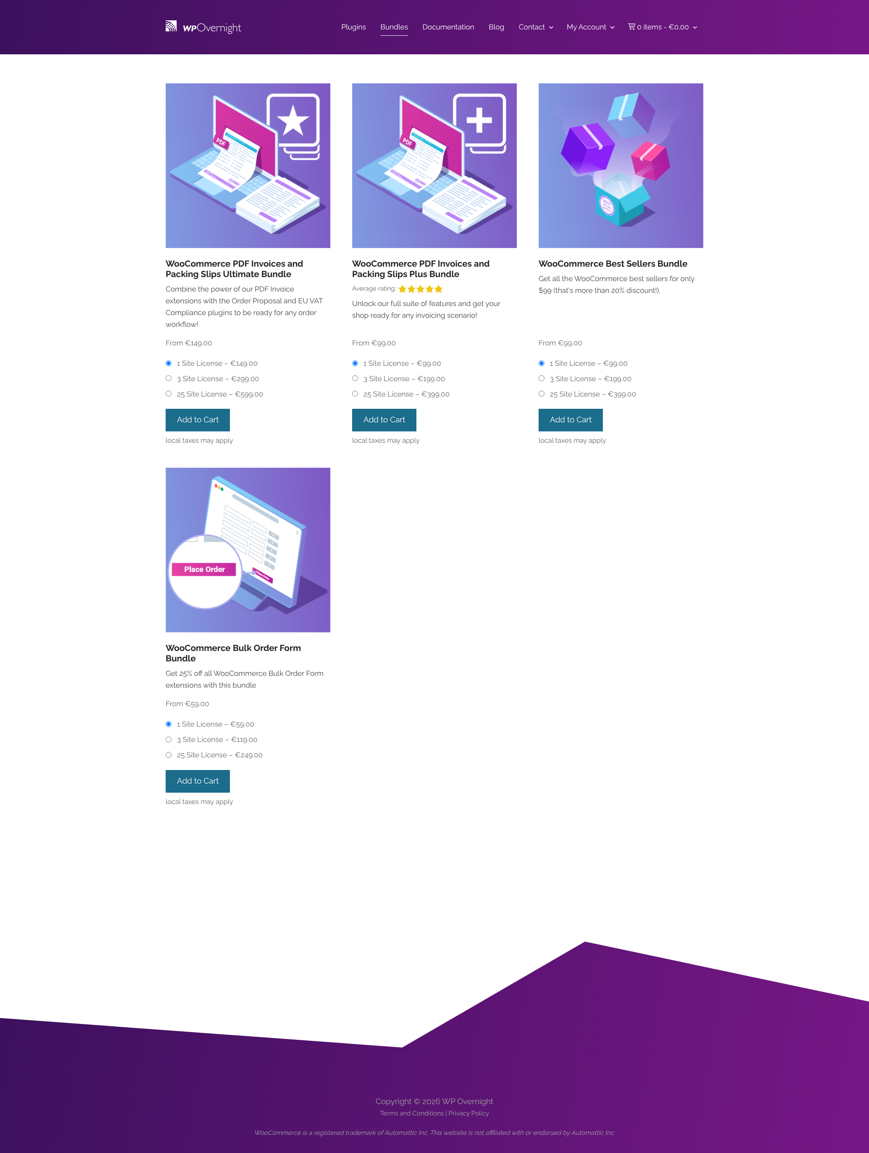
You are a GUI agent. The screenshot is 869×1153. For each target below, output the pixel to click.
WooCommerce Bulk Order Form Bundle (233, 653)
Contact (532, 27)
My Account (586, 27)
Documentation (448, 27)
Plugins (353, 27)
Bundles (394, 27)
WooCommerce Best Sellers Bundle (613, 264)
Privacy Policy (469, 1113)
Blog (496, 27)
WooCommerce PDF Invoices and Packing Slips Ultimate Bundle (234, 269)
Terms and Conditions (412, 1113)
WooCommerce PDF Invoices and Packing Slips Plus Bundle (421, 269)
